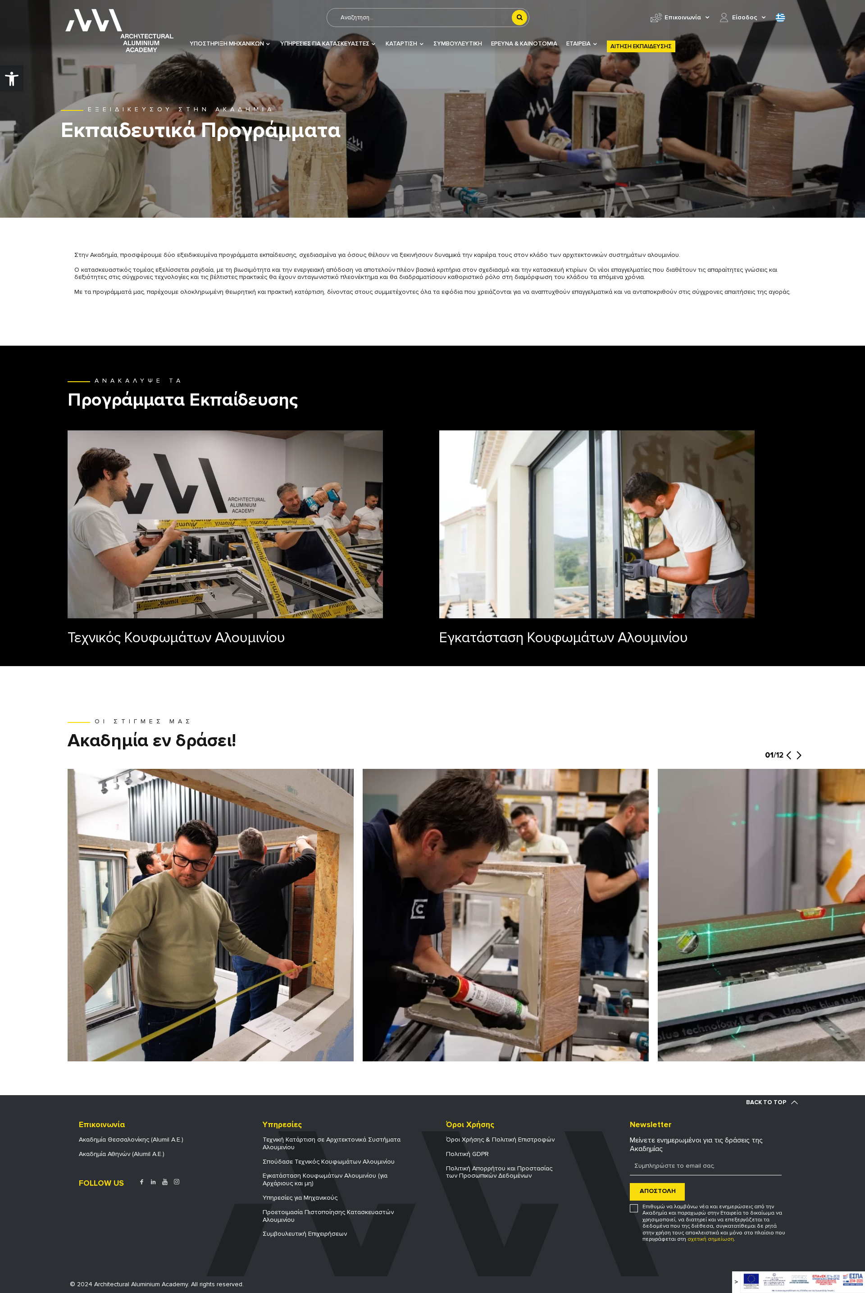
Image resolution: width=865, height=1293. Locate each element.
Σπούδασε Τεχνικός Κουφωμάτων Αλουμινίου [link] (329, 1161)
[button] (788, 760)
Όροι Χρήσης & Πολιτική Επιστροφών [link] (500, 1139)
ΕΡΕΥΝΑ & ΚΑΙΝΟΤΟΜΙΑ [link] (524, 44)
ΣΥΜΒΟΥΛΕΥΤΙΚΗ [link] (457, 44)
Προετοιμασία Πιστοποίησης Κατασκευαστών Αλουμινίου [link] (328, 1216)
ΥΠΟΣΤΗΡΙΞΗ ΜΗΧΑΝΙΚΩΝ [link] (227, 44)
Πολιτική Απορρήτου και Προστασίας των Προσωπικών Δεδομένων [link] (499, 1172)
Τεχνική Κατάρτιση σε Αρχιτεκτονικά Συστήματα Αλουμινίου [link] (332, 1143)
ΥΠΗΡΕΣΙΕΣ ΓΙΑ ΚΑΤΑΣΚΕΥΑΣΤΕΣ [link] (324, 44)
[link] (11, 78)
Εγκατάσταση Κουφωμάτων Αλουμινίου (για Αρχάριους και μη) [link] (325, 1179)
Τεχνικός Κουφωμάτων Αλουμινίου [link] (176, 638)
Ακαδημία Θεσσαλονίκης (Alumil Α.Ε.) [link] (131, 1139)
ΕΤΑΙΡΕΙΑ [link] (578, 44)
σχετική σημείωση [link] (710, 1239)
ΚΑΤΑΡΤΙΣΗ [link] (401, 44)
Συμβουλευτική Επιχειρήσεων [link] (305, 1234)
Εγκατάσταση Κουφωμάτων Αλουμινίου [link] (563, 638)
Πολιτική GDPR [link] (467, 1154)
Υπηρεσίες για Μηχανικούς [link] (300, 1198)
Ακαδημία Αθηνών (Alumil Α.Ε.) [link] (121, 1154)
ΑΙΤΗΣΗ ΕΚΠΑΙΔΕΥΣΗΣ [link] (641, 46)
